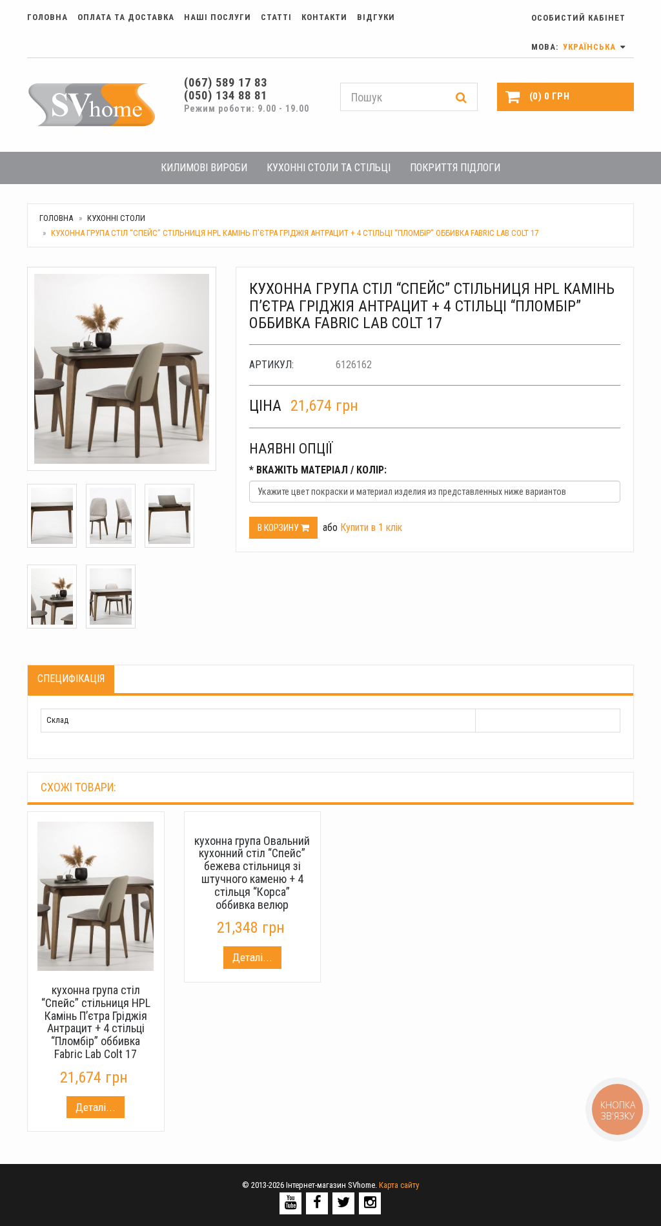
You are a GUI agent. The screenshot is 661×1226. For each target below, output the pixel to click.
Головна (47, 17)
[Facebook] (317, 1202)
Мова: (574, 47)
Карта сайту (399, 1185)
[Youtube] (291, 1202)
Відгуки (376, 17)
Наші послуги (217, 17)
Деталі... (96, 1107)
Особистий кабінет (578, 18)
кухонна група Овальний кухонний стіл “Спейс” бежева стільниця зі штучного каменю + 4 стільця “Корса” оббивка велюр (252, 872)
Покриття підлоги (455, 167)
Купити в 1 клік (371, 527)
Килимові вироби (204, 167)
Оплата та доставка (125, 17)
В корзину (279, 528)
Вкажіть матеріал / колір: (318, 470)
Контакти (324, 17)
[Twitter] (343, 1202)
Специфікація (71, 678)
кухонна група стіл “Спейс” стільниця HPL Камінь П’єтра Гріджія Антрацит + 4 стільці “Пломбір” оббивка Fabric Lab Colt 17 (95, 1022)
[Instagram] (370, 1202)
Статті (276, 17)
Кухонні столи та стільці (329, 167)
